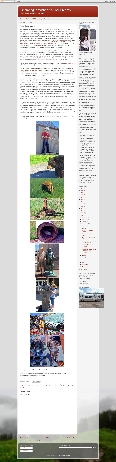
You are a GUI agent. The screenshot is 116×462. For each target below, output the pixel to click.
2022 (82, 195)
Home (21, 19)
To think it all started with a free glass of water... (89, 250)
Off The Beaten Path (37, 43)
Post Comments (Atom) (33, 440)
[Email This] (33, 382)
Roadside (40, 45)
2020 (82, 199)
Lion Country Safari (43, 81)
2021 (82, 197)
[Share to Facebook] (38, 382)
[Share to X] (36, 382)
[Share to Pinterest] (40, 382)
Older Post (71, 437)
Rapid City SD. (37, 58)
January (84, 266)
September (85, 223)
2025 (82, 188)
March (84, 262)
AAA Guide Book (56, 42)
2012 (82, 269)
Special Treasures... (87, 247)
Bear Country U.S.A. (25, 79)
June (83, 255)
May (83, 257)
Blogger (68, 455)
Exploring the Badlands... (88, 244)
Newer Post (24, 437)
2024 (82, 190)
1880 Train (60, 63)
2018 (82, 204)
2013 (82, 215)
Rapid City (34, 385)
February (84, 264)
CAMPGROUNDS (31, 19)
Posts (23, 447)
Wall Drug (67, 58)
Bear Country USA (66, 384)
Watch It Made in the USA (52, 43)
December (85, 217)
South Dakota (58, 385)
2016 (82, 208)
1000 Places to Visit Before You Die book (35, 384)
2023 (82, 192)
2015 (82, 210)
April (83, 260)
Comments (25, 450)
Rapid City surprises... (87, 252)
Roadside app (42, 385)
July (83, 228)
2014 (82, 213)
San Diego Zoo (50, 385)
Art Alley (58, 384)
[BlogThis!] (35, 382)
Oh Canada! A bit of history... (87, 234)
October (84, 221)
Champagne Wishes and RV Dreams (46, 10)
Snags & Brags (43, 19)
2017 (82, 206)
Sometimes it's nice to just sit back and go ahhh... (89, 241)
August (84, 226)
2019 (82, 201)
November (85, 219)
